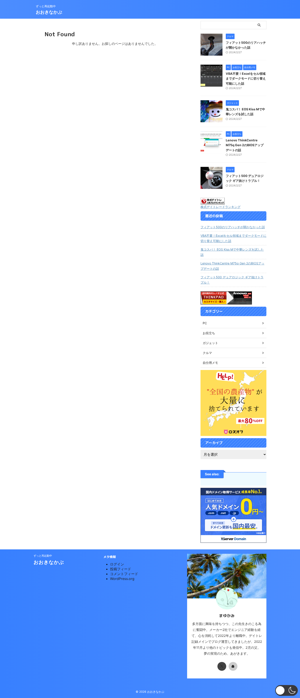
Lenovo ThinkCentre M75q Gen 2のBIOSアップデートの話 (245, 145)
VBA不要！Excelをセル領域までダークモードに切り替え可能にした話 (246, 78)
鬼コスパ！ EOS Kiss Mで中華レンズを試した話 (232, 252)
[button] (286, 690)
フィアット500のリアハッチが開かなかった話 (233, 227)
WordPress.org (122, 578)
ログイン (117, 564)
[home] (233, 666)
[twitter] (221, 666)
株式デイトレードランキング (220, 207)
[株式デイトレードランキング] (213, 202)
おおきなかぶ (49, 12)
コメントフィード (124, 574)
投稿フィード (120, 569)
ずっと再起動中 (43, 555)
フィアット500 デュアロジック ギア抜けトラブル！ (232, 279)
